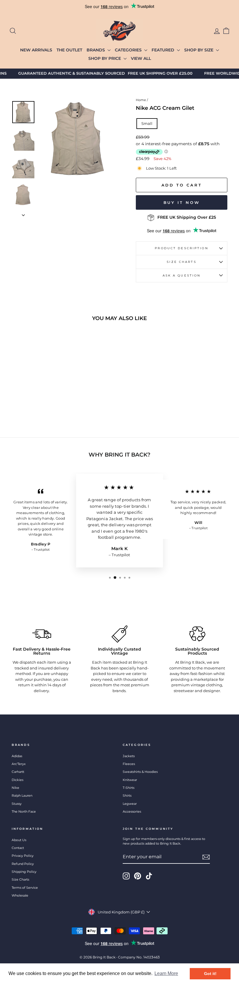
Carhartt (18, 772)
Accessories (132, 811)
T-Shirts (128, 788)
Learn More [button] (166, 973)
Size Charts (181, 262)
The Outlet (69, 50)
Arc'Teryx (19, 764)
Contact (18, 848)
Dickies (17, 780)
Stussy (17, 804)
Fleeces (129, 764)
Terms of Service (25, 888)
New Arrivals (36, 50)
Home (141, 100)
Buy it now (182, 202)
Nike (15, 788)
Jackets (129, 756)
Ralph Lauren (22, 795)
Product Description (181, 248)
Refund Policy (23, 864)
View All (141, 58)
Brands (96, 50)
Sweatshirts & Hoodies (140, 772)
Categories (129, 50)
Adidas (17, 756)
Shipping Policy (24, 872)
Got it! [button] (210, 973)
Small (146, 123)
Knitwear (130, 780)
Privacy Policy (23, 856)
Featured (163, 50)
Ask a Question (182, 275)
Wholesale (20, 895)
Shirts (127, 795)
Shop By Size (199, 50)
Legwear (130, 804)
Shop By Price (105, 58)
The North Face (24, 811)
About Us (19, 840)
